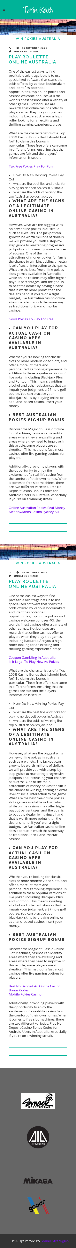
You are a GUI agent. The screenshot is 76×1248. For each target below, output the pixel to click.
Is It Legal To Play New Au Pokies (34, 661)
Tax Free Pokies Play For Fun (31, 166)
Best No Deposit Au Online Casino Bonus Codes (34, 988)
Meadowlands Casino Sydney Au (34, 511)
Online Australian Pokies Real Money (37, 507)
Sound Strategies (55, 1241)
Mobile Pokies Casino (25, 994)
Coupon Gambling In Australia (32, 657)
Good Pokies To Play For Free (31, 319)
